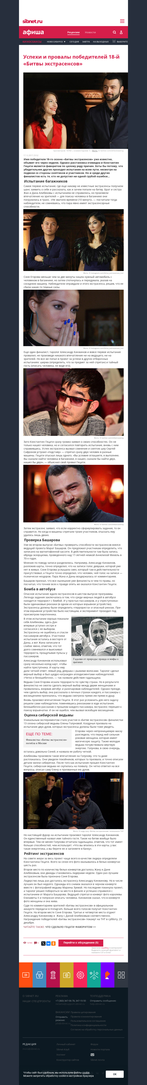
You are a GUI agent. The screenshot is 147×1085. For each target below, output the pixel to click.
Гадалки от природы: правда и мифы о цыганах (95, 661)
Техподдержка (100, 996)
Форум (94, 1044)
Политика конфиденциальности (88, 1025)
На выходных (101, 41)
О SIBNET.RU (31, 996)
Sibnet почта (98, 1059)
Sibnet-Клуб (62, 1049)
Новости (90, 32)
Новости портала (100, 1049)
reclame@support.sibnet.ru (70, 1004)
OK (115, 1074)
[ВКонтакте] (48, 943)
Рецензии (73, 32)
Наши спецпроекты (37, 1001)
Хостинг (60, 1054)
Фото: (95, 150)
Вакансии (63, 1012)
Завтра (86, 41)
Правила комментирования (86, 1016)
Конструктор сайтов (67, 1059)
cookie (85, 1072)
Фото (85, 273)
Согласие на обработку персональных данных (97, 1029)
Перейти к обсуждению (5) (80, 942)
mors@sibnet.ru (31, 1048)
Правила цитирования (83, 1012)
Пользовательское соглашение (88, 1020)
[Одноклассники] (53, 943)
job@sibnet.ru (63, 1023)
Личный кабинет (65, 1044)
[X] (43, 943)
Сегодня (74, 41)
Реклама (62, 996)
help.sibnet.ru (97, 1004)
